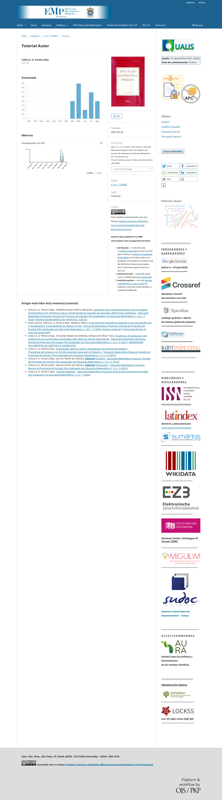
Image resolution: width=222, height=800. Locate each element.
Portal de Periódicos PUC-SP (122, 25)
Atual (34, 25)
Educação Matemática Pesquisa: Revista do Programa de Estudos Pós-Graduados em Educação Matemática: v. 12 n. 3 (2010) (89, 360)
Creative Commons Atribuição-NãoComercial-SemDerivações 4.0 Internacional (109, 764)
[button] (170, 166)
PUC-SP (146, 25)
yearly (99, 173)
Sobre (20, 25)
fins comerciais (144, 277)
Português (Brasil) (171, 136)
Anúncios (160, 25)
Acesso (202, 2)
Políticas (61, 25)
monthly (90, 173)
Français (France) (170, 131)
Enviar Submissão (173, 151)
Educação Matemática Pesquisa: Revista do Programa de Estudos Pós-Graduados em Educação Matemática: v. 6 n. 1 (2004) (88, 373)
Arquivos (46, 25)
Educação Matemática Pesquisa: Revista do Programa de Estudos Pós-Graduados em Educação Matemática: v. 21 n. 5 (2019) (89, 353)
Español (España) (170, 126)
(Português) (97, 365)
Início (24, 36)
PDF (118, 116)
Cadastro (190, 2)
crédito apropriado (128, 251)
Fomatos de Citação (122, 169)
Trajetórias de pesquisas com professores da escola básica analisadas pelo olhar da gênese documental (87, 337)
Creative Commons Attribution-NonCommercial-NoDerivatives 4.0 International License (129, 225)
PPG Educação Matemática (87, 25)
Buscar (199, 25)
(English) (95, 358)
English (165, 121)
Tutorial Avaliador (66, 371)
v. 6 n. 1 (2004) (50, 36)
